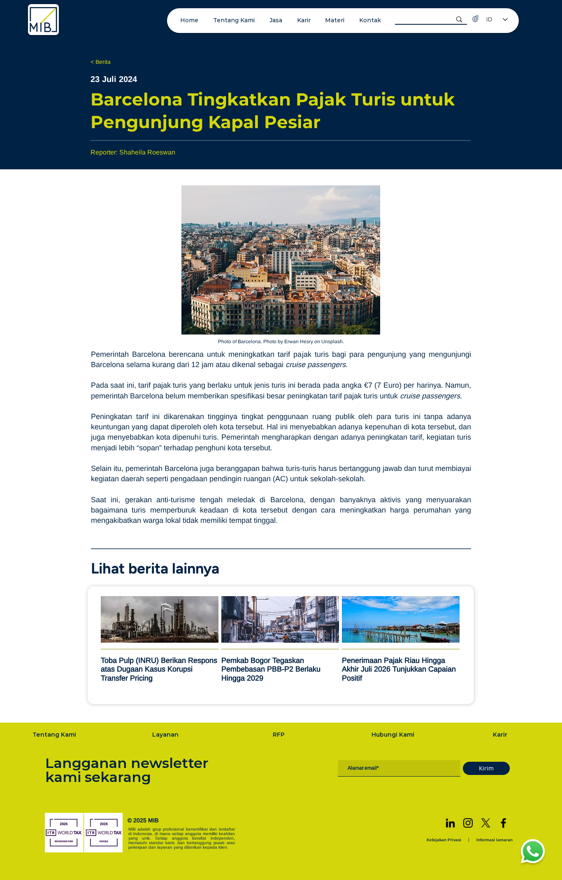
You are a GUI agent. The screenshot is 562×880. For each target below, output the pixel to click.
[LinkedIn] (450, 823)
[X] (485, 823)
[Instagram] (468, 823)
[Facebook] (503, 823)
